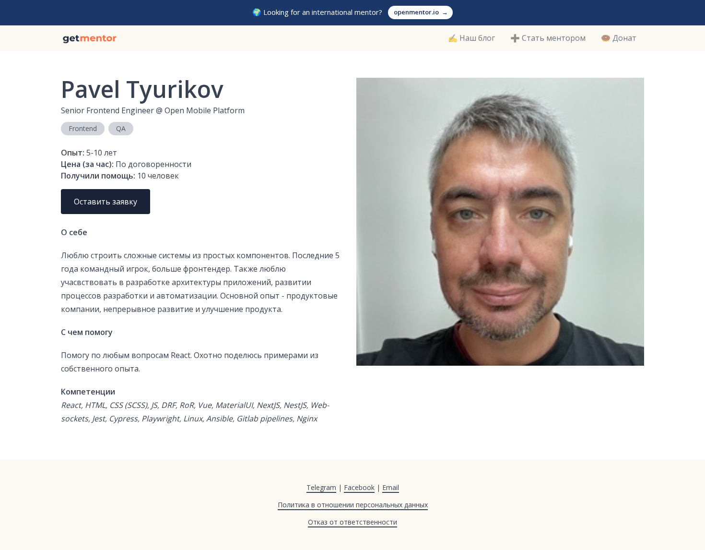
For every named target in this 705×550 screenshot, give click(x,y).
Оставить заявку (105, 201)
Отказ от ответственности (352, 521)
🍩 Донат (618, 38)
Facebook (359, 487)
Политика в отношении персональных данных (353, 504)
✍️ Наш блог (471, 38)
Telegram (321, 487)
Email (390, 487)
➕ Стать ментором (548, 38)
